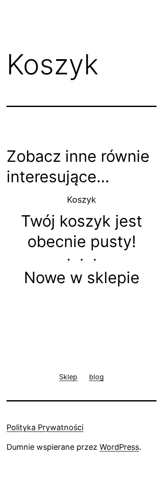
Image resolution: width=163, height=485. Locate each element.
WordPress (119, 447)
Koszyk (81, 199)
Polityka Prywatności (45, 427)
